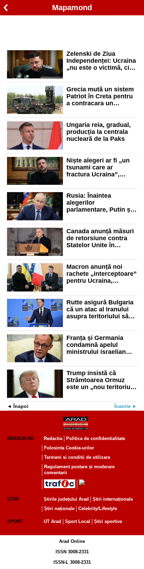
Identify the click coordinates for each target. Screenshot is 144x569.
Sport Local (77, 521)
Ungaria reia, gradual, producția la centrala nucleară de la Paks (98, 131)
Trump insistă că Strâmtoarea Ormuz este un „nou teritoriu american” (98, 380)
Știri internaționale (113, 499)
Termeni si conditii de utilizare (77, 457)
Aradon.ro (20, 438)
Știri (13, 499)
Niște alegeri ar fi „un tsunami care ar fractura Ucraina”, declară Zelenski (98, 167)
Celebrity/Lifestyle (97, 508)
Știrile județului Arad (66, 499)
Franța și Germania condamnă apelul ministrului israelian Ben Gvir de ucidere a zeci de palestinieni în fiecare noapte (98, 344)
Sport (15, 521)
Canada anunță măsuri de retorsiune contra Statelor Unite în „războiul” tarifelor (100, 238)
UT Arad (52, 521)
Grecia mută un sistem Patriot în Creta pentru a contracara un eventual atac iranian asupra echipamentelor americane (100, 96)
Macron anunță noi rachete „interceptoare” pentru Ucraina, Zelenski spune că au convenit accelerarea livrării (101, 273)
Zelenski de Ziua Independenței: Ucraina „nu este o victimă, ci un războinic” (101, 60)
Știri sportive (108, 521)
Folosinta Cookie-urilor (69, 447)
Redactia (53, 438)
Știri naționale (59, 508)
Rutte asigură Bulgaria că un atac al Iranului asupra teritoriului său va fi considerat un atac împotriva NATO (101, 309)
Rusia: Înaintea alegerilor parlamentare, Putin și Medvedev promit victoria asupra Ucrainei (99, 202)
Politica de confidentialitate (95, 438)
